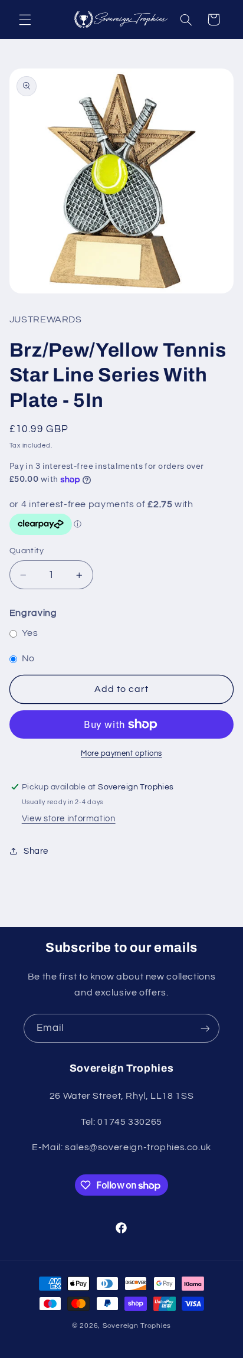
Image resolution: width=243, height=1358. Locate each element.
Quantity (26, 551)
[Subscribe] (205, 1028)
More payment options (121, 754)
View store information (69, 818)
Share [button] (36, 851)
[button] (24, 19)
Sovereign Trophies (137, 1326)
